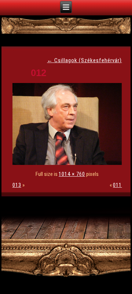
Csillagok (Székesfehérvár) (84, 60)
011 (117, 185)
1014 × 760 (72, 174)
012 (38, 72)
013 (16, 185)
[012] (69, 163)
